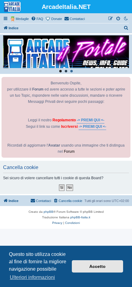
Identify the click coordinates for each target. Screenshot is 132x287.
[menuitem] (37, 18)
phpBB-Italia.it (80, 217)
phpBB (48, 211)
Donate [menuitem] (56, 19)
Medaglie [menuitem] (22, 19)
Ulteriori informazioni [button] (32, 277)
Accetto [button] (97, 266)
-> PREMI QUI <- (90, 120)
